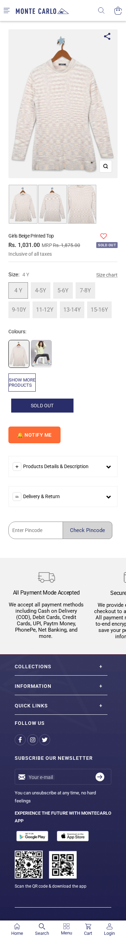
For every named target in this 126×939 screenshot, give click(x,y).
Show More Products (22, 382)
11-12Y (45, 309)
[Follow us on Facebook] (21, 740)
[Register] (100, 776)
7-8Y (85, 290)
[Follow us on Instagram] (33, 740)
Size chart (107, 275)
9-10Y (19, 309)
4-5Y (40, 290)
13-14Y (72, 309)
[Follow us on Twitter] (45, 740)
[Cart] (118, 10)
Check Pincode (87, 530)
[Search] (106, 10)
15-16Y (99, 309)
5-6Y (63, 290)
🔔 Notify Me (34, 435)
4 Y (18, 290)
